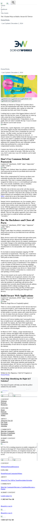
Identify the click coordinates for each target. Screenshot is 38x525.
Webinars (4, 401)
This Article (4, 13)
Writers (3, 415)
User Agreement (15, 503)
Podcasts (3, 403)
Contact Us (4, 442)
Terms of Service (15, 523)
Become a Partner (6, 435)
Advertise (4, 426)
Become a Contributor (8, 433)
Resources (4, 405)
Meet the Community (7, 431)
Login (3, 440)
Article (3, 5)
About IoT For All (7, 420)
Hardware (4, 9)
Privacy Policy (5, 503)
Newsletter (4, 424)
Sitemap (23, 503)
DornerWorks (5, 20)
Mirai (2, 196)
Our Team (4, 422)
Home (3, 410)
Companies (4, 413)
